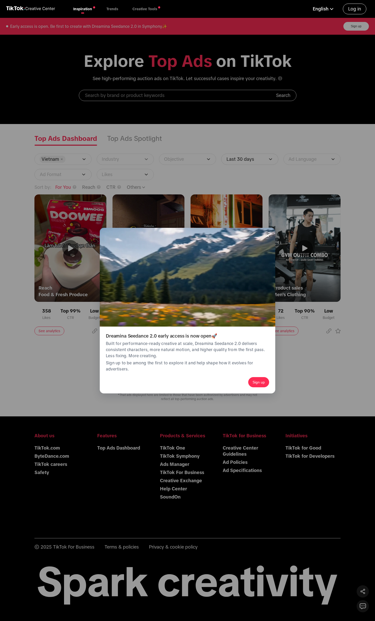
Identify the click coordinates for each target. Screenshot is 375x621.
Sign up (259, 382)
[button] (324, 9)
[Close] (267, 235)
